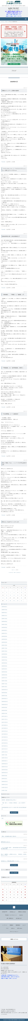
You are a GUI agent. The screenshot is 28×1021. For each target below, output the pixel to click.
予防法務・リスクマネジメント (11, 915)
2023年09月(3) (4, 654)
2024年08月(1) (4, 630)
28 (10, 600)
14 (10, 595)
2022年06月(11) (4, 698)
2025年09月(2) (4, 621)
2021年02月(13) (4, 746)
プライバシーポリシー (14, 931)
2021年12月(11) (4, 716)
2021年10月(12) (4, 722)
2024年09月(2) (4, 627)
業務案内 (11, 925)
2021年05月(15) (4, 737)
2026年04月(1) (4, 612)
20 (6, 597)
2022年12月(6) (4, 680)
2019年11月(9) (4, 790)
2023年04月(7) (4, 668)
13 (6, 595)
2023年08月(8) (4, 657)
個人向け (21, 915)
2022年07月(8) (4, 695)
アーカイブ (4, 604)
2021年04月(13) (4, 740)
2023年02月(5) (4, 674)
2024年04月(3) (4, 642)
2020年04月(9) (4, 775)
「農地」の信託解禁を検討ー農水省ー (8, 836)
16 (17, 595)
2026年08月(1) (4, 606)
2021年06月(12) (4, 734)
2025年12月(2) (4, 618)
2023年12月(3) (4, 645)
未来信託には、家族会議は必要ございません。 (10, 861)
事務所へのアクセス (14, 939)
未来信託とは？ (13, 911)
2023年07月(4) (4, 660)
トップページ (4, 925)
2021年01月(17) (4, 749)
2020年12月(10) (4, 752)
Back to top (14, 907)
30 (17, 600)
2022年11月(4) (4, 683)
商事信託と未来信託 (22, 911)
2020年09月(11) (4, 760)
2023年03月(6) (4, 671)
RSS (2, 818)
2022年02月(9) (4, 710)
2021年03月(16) (4, 743)
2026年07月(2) (4, 609)
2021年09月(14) (4, 725)
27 (6, 600)
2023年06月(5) (4, 663)
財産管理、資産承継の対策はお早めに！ (9, 800)
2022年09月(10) (4, 689)
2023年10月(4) (4, 651)
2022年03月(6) (4, 707)
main (15, 572)
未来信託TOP (4, 911)
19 (2, 597)
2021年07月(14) (4, 731)
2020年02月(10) (4, 781)
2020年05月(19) (4, 772)
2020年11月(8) (4, 754)
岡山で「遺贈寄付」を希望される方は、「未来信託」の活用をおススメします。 (14, 855)
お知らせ (12, 928)
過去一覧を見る (14, 812)
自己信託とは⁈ (18, 918)
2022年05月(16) (4, 701)
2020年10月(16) (4, 757)
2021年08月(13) (4, 728)
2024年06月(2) (4, 636)
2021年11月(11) (4, 719)
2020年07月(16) (4, 766)
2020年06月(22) (4, 769)
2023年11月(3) (4, 648)
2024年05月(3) (4, 639)
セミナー (24, 925)
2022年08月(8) (4, 692)
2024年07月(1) (4, 633)
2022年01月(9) (4, 713)
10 (21, 592)
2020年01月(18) (4, 784)
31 (21, 600)
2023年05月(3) (4, 666)
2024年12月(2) (4, 624)
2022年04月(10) (4, 704)
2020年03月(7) (4, 778)
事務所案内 (18, 925)
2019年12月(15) (4, 787)
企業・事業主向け (10, 918)
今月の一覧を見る (14, 872)
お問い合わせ (19, 928)
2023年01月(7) (4, 677)
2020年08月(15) (4, 763)
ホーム (2, 21)
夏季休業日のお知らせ (5, 842)
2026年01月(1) (4, 615)
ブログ (6, 21)
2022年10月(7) (4, 686)
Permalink (3, 161)
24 (21, 597)
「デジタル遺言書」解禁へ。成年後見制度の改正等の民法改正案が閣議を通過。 (14, 848)
